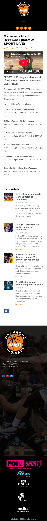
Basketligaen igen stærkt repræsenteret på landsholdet (28, 197)
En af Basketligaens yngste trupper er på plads (29, 283)
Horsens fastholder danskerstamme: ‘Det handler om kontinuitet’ (27, 257)
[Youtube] (25, 28)
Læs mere (18, 219)
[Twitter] (29, 28)
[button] (24, 21)
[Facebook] (17, 28)
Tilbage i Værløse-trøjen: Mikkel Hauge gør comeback (28, 227)
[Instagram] (21, 28)
